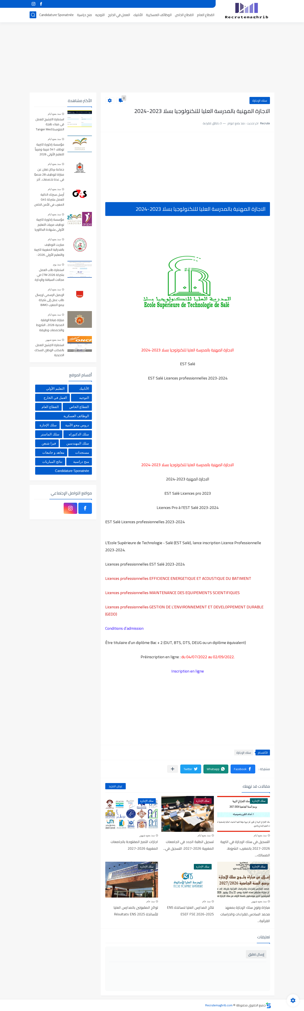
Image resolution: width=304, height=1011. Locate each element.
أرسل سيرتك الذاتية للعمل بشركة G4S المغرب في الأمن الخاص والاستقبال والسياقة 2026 (49, 199)
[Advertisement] (152, 58)
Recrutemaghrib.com (219, 1005)
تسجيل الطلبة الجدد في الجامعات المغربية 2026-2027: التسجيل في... (188, 845)
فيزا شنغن (49, 443)
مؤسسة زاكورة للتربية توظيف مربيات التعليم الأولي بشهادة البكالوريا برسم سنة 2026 (49, 224)
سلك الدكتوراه (79, 434)
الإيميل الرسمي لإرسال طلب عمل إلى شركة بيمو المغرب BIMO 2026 (49, 300)
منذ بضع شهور (147, 835)
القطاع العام (205, 15)
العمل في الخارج (119, 15)
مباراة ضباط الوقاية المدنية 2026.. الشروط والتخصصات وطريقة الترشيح (50, 325)
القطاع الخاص (184, 15)
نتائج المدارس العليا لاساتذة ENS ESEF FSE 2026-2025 (190, 910)
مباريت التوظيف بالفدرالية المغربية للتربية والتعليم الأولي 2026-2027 (49, 250)
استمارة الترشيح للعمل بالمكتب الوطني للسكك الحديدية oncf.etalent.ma (49, 350)
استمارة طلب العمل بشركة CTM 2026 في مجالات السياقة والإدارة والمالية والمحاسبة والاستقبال (49, 275)
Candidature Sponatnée (56, 15)
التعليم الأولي (55, 388)
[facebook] (41, 4)
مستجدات (82, 452)
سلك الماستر (50, 434)
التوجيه (100, 15)
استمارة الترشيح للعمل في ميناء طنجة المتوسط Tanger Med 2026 (49, 124)
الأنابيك (138, 15)
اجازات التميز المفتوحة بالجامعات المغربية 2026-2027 (134, 845)
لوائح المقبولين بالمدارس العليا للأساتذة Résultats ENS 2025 (135, 910)
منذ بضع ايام (260, 835)
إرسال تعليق (256, 954)
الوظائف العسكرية (159, 15)
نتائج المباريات (52, 461)
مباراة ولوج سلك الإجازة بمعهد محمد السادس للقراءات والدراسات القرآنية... (245, 914)
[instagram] (33, 4)
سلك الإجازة (259, 100)
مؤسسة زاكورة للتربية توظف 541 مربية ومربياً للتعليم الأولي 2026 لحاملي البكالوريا (49, 149)
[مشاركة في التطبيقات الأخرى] (172, 769)
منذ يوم (57, 264)
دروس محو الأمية (77, 425)
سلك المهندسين (77, 443)
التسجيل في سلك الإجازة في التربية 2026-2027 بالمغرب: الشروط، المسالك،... (245, 848)
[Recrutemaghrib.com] (246, 10)
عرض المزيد (115, 786)
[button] (243, 769)
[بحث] (33, 14)
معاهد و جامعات (53, 452)
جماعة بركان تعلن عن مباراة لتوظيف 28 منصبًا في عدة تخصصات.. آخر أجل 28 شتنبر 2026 (49, 174)
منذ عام (206, 901)
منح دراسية (84, 15)
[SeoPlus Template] (268, 1005)
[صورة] (79, 118)
